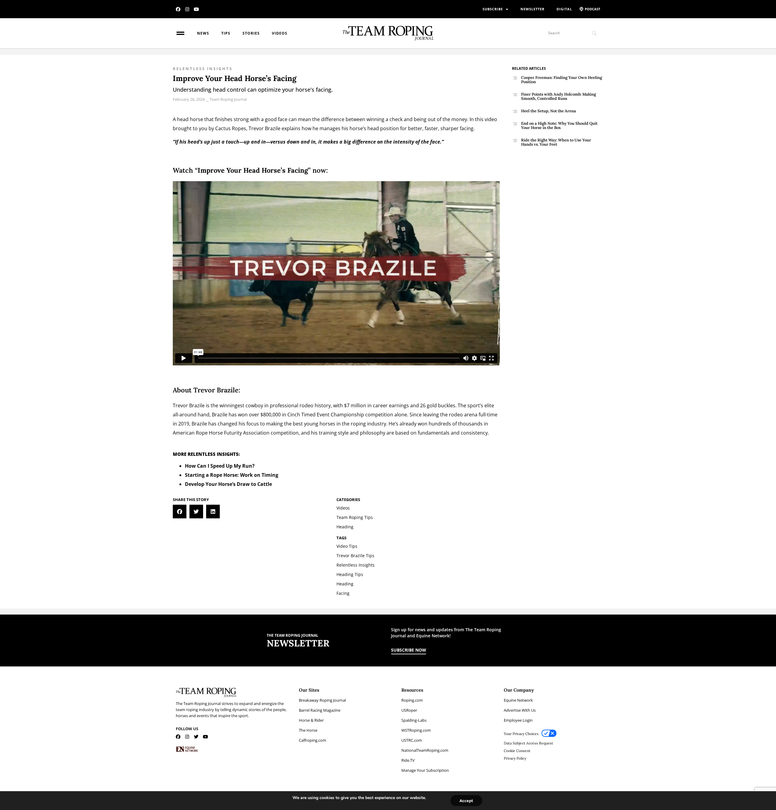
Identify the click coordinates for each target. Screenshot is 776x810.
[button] (179, 511)
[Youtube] (196, 9)
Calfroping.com (312, 740)
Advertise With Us (520, 710)
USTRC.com (411, 740)
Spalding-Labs (413, 720)
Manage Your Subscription (425, 770)
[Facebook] (178, 9)
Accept (466, 800)
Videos (279, 33)
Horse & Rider (311, 720)
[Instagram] (187, 9)
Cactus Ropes (230, 128)
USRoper (409, 710)
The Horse (308, 730)
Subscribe (493, 9)
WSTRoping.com (416, 730)
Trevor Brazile (264, 128)
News (203, 33)
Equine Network (518, 700)
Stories (251, 33)
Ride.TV (408, 760)
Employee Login (518, 720)
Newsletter (532, 9)
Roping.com (412, 700)
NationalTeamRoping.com (424, 750)
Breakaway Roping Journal (322, 700)
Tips (225, 33)
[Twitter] (196, 736)
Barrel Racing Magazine (319, 710)
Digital (564, 9)
